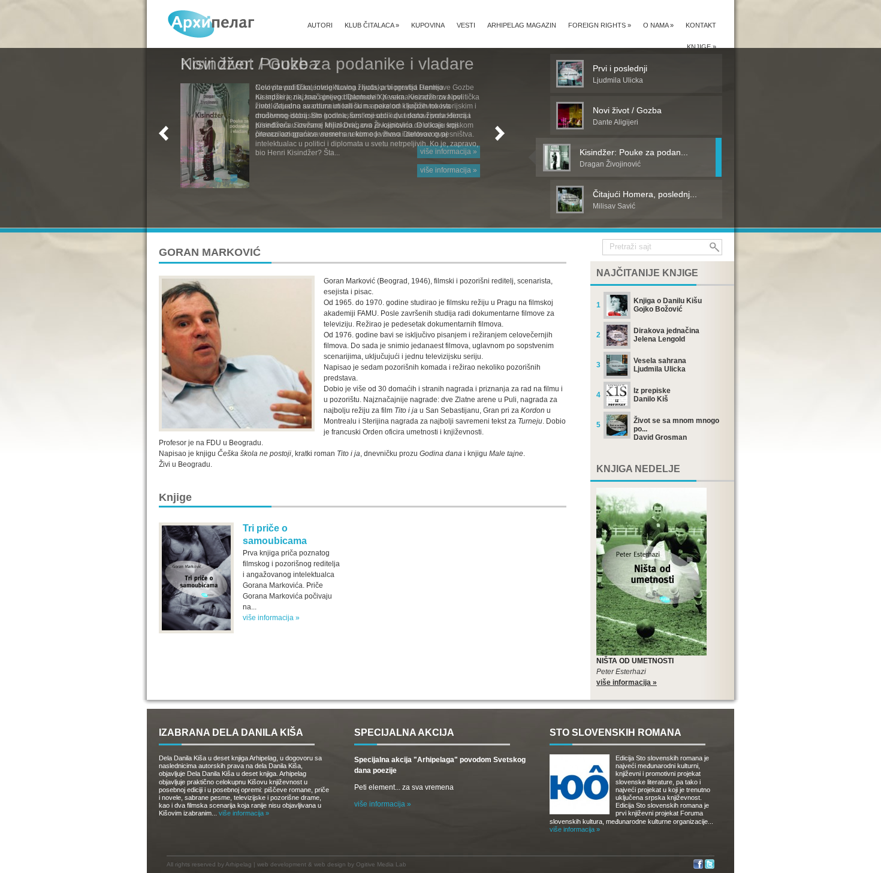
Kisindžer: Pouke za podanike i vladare (327, 64)
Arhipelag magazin (521, 25)
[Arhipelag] (212, 23)
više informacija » (448, 170)
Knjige (701, 46)
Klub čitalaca (372, 25)
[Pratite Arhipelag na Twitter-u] (709, 866)
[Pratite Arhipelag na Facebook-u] (698, 866)
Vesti (466, 25)
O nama (658, 25)
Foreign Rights (599, 25)
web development (281, 864)
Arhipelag (238, 864)
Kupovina (428, 25)
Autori (320, 25)
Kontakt (701, 25)
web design (330, 864)
